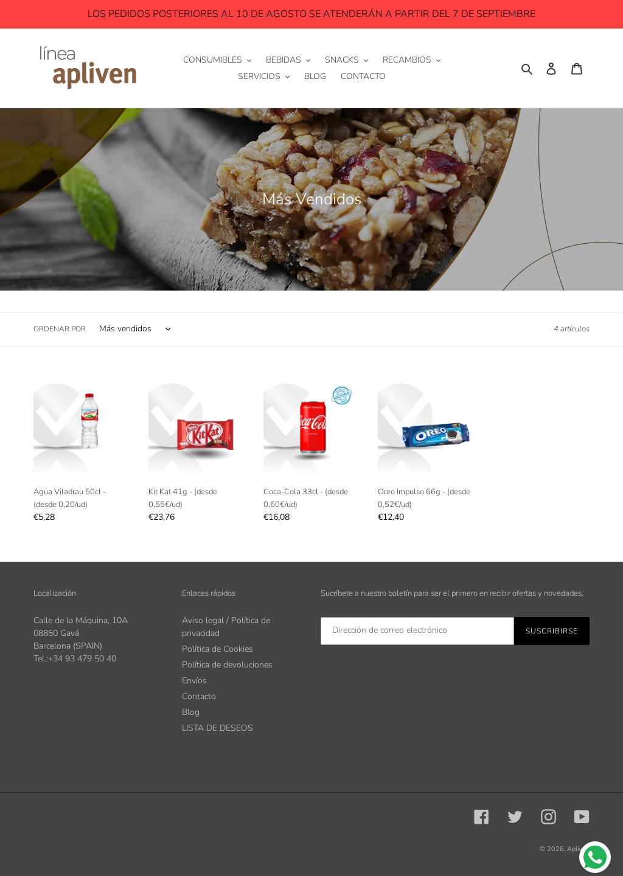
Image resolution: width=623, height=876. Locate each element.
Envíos (194, 680)
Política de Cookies (217, 649)
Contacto (199, 696)
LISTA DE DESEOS (217, 728)
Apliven (578, 849)
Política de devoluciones (227, 665)
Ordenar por (59, 329)
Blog (191, 712)
